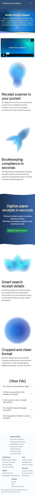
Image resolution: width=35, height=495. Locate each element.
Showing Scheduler (16, 446)
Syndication (26, 475)
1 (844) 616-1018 (7, 473)
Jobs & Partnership (17, 486)
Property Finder (27, 460)
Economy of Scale (8, 467)
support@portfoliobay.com (11, 475)
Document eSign (15, 451)
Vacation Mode (7, 464)
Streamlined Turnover (17, 444)
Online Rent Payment (17, 439)
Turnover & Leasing (8, 462)
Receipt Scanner (15, 449)
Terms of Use (16, 492)
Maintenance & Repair (9, 460)
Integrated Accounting (17, 442)
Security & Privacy (6, 492)
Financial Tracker (15, 454)
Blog (12, 484)
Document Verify (27, 473)
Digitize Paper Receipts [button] (17, 231)
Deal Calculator (27, 462)
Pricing (13, 482)
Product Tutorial (27, 471)
